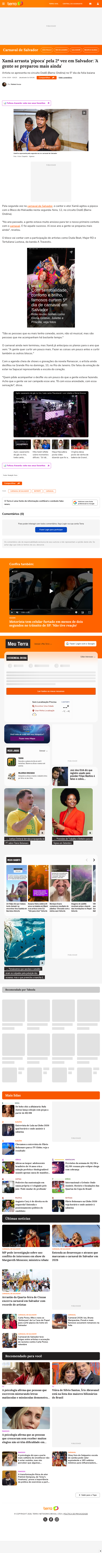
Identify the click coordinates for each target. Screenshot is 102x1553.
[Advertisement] (72, 1340)
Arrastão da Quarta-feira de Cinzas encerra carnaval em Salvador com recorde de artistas (24, 1300)
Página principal (15, 4)
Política (18, 1198)
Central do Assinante (72, 4)
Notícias (68, 1198)
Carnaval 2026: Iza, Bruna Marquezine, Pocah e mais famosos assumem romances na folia (83, 1322)
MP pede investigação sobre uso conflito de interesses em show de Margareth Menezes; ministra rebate (25, 1256)
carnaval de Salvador (39, 206)
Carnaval (50, 491)
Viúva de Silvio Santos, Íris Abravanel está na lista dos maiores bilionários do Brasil (75, 1393)
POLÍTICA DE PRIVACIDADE (76, 1514)
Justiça (18, 1179)
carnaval (15, 226)
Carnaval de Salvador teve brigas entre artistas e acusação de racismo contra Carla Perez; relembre (34, 1341)
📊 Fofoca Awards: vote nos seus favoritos (24, 103)
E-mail (90, 4)
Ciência (18, 1160)
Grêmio (68, 1179)
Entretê (37, 491)
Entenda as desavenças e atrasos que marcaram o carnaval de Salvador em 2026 (75, 1256)
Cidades (12, 618)
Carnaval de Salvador (19, 491)
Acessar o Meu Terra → (43, 643)
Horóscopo (70, 1160)
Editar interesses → (88, 656)
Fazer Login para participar (51, 529)
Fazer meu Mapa (27, 738)
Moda (17, 1103)
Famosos (5, 1431)
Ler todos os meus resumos (51, 691)
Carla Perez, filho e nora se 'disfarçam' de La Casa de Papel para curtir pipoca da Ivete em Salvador (34, 1322)
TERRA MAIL (53, 4)
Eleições (18, 1122)
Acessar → (43, 750)
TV (3, 1387)
